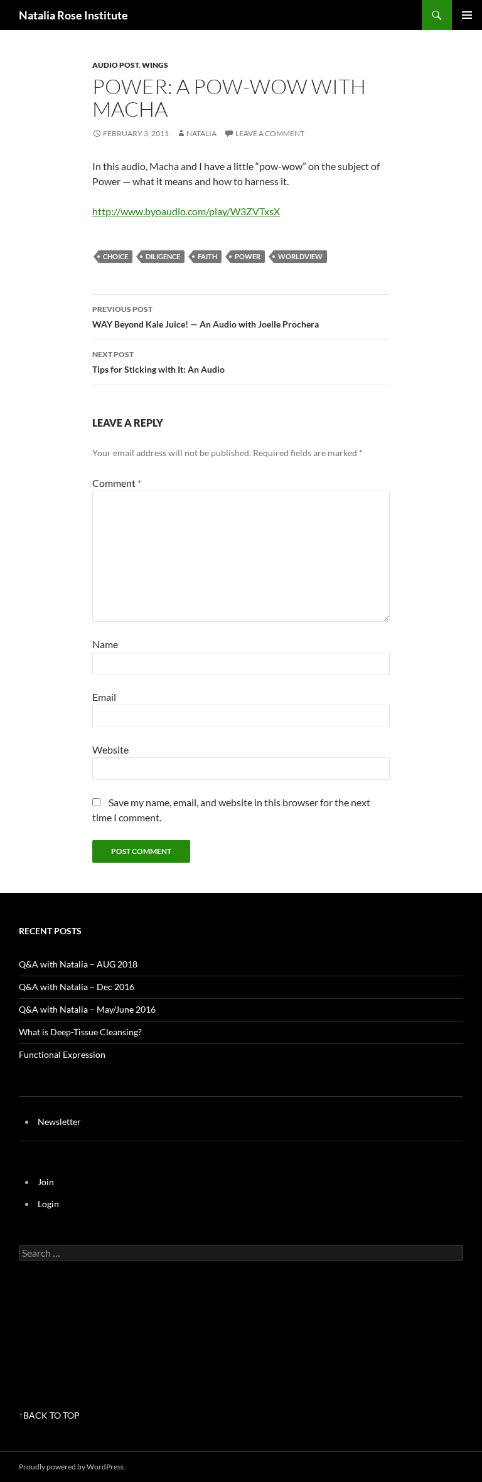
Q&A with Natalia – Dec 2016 (76, 986)
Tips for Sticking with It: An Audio (158, 362)
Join (46, 1181)
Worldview (300, 256)
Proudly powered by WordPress (71, 1466)
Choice (115, 256)
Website (110, 749)
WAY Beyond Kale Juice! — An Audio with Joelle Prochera (205, 316)
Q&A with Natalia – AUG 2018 (78, 964)
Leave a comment (269, 133)
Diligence (163, 256)
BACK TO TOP (51, 1415)
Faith (207, 256)
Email (104, 697)
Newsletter (59, 1121)
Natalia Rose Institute (73, 15)
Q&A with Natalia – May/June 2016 (87, 1009)
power (247, 256)
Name (105, 644)
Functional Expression (62, 1054)
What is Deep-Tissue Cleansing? (80, 1031)
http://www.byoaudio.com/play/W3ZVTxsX (186, 211)
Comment (116, 483)
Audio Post (115, 65)
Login (48, 1203)
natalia (201, 133)
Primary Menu (467, 15)
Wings (155, 65)
